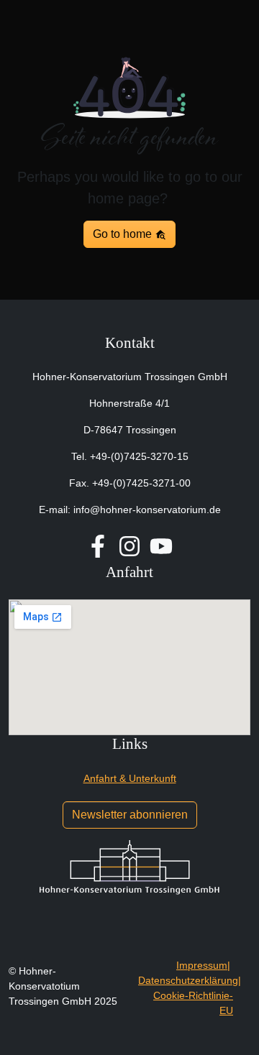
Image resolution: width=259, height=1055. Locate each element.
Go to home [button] (124, 234)
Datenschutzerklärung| (189, 980)
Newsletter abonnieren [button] (130, 814)
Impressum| (203, 965)
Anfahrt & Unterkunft (129, 778)
